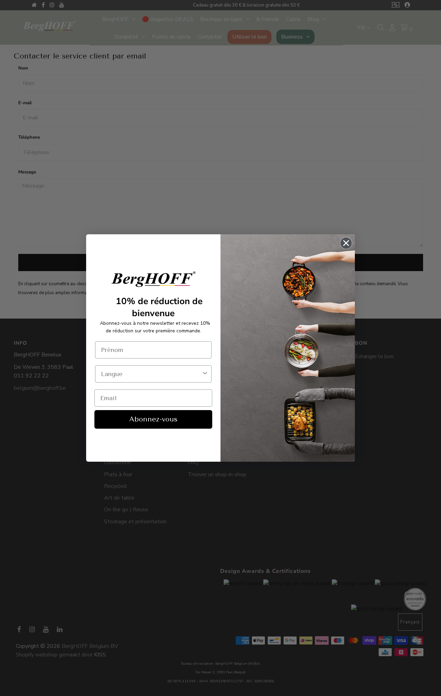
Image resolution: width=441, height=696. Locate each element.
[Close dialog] (346, 243)
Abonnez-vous (153, 419)
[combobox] (151, 374)
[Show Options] (205, 374)
